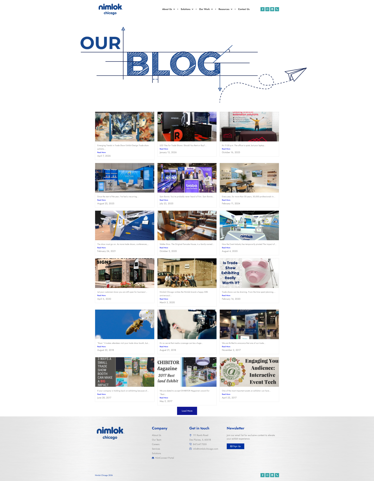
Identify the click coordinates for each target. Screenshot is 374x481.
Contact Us (244, 9)
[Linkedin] (272, 9)
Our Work (204, 9)
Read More (101, 152)
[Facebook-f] (262, 9)
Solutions (185, 9)
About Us (167, 9)
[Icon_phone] (277, 9)
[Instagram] (267, 9)
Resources (224, 9)
